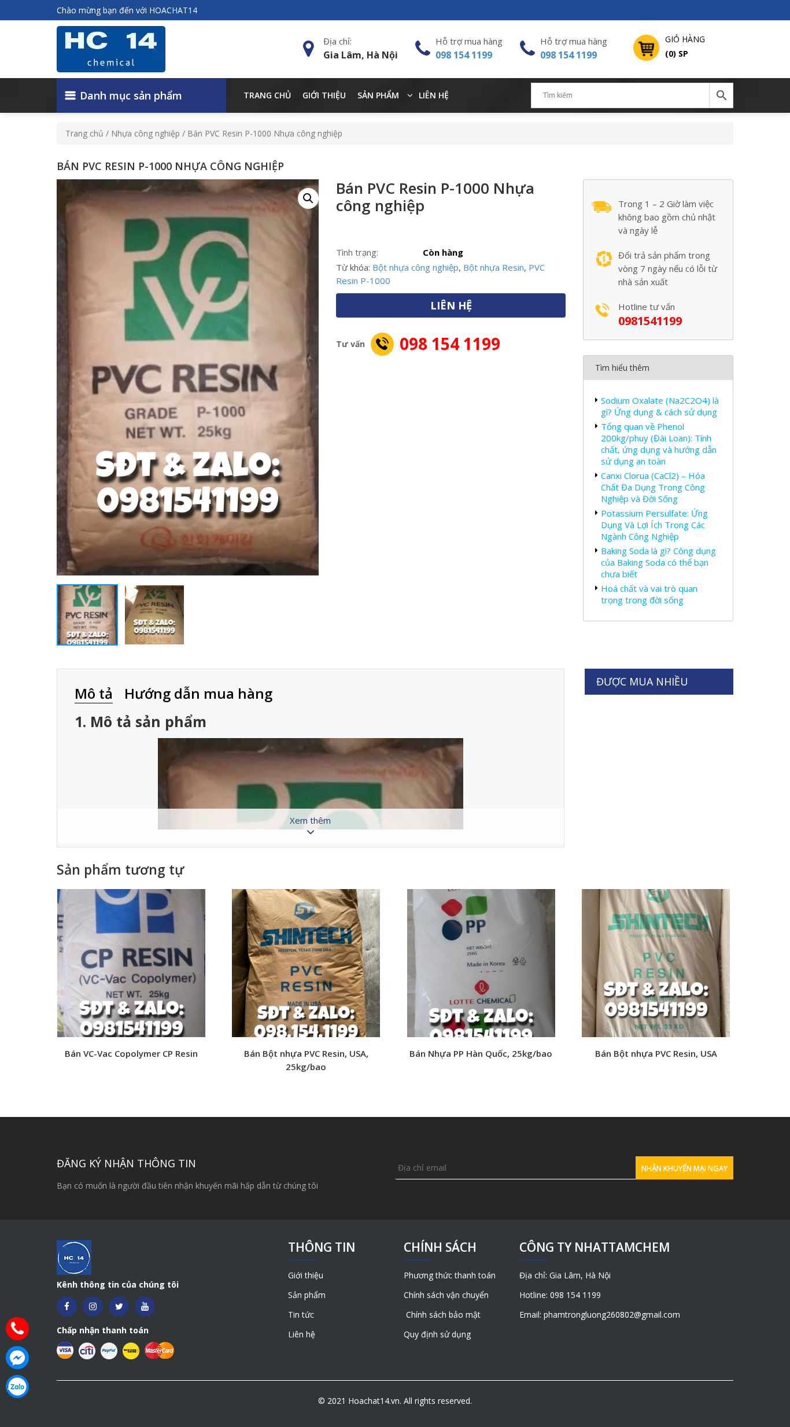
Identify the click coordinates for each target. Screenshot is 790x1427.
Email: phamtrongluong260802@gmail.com (599, 1314)
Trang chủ (267, 95)
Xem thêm (310, 820)
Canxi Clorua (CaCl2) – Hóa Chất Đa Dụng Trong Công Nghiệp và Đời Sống (653, 487)
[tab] (99, 694)
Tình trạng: (357, 252)
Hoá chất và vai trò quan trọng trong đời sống (649, 594)
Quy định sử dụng (437, 1334)
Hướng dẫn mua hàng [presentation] (198, 693)
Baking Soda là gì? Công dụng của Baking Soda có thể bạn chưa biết (658, 562)
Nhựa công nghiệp (145, 133)
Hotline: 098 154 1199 (560, 1294)
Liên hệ (434, 95)
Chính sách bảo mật (442, 1314)
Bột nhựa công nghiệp (415, 267)
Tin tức (301, 1314)
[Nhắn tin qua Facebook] (17, 1357)
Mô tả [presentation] (94, 693)
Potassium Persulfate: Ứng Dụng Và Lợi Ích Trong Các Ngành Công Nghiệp (654, 524)
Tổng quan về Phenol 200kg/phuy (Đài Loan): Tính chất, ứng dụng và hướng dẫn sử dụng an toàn (659, 444)
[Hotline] (17, 1328)
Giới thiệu (324, 95)
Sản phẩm (378, 95)
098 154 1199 (463, 55)
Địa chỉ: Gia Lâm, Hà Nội (565, 1275)
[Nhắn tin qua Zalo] (17, 1386)
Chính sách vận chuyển (446, 1294)
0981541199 (650, 321)
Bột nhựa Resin (493, 267)
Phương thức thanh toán (450, 1275)
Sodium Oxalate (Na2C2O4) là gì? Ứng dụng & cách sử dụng (660, 406)
